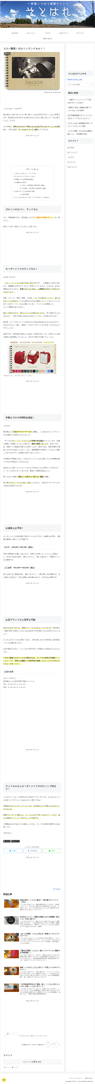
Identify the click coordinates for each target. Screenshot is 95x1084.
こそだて (7, 841)
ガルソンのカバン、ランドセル (25, 173)
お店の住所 (25, 194)
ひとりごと (71, 162)
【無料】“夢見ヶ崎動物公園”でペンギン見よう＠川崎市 (79, 109)
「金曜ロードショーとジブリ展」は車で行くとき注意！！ (79, 101)
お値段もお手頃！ (21, 182)
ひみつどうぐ (15, 841)
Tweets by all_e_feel (74, 79)
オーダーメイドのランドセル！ (25, 176)
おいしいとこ (72, 152)
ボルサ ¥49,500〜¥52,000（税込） (34, 185)
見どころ (29, 169)
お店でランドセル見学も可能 (25, 191)
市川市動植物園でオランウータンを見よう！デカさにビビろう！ (79, 116)
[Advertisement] (32, 99)
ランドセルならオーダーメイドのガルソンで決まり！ (33, 197)
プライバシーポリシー (76, 1078)
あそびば (70, 147)
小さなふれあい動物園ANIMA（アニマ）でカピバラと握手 (80, 124)
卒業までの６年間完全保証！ (25, 179)
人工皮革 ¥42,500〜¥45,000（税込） (34, 188)
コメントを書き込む (32, 1062)
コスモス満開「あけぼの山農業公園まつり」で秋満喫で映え (79, 132)
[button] (91, 85)
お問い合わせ (88, 1078)
